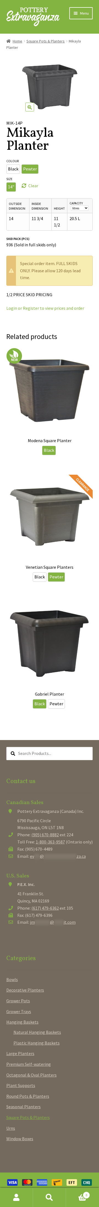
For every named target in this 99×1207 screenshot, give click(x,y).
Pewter (30, 169)
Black (13, 169)
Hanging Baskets (22, 1022)
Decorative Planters (25, 990)
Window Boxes (19, 1138)
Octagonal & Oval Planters (31, 1075)
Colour (12, 161)
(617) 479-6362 (45, 908)
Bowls (12, 979)
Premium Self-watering (28, 1064)
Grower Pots (18, 1000)
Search (49, 1197)
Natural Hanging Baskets (37, 1032)
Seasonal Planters (23, 1106)
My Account (16, 1197)
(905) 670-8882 (45, 834)
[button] (29, 107)
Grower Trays (18, 1011)
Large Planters (20, 1053)
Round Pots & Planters (27, 1096)
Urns (10, 1128)
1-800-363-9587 (50, 842)
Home (17, 41)
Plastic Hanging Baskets (36, 1043)
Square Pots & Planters (45, 41)
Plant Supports (20, 1085)
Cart (76, 1193)
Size (9, 179)
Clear (33, 185)
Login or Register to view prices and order (45, 308)
